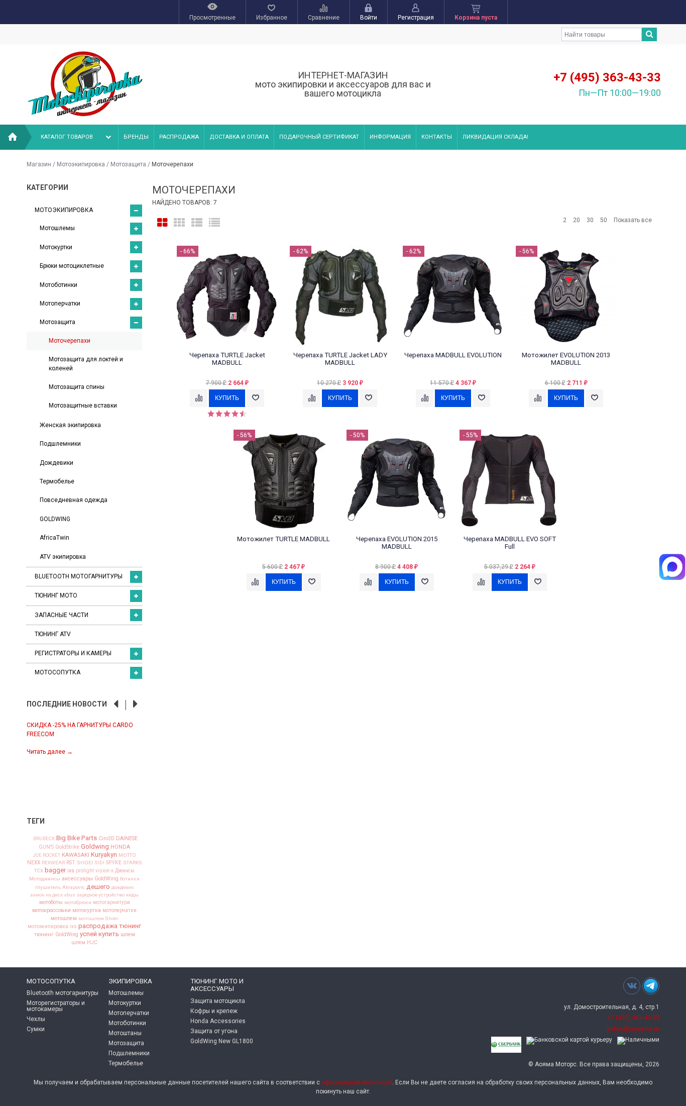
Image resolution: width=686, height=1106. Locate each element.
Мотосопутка (57, 672)
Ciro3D (106, 839)
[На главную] (12, 137)
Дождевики (56, 462)
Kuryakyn (104, 854)
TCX (38, 870)
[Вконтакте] (632, 985)
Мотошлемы (57, 228)
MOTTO (127, 855)
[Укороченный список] (214, 223)
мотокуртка (86, 911)
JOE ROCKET (46, 855)
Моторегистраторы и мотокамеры (56, 1006)
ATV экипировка (63, 556)
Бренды (136, 137)
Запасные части (61, 615)
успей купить (99, 934)
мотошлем (64, 919)
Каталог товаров (67, 137)
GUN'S (46, 847)
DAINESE (127, 839)
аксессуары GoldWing (90, 879)
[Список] (196, 223)
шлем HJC (84, 942)
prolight (85, 870)
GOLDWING (55, 519)
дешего (98, 886)
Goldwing (95, 846)
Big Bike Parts (76, 838)
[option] (84, 738)
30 (590, 220)
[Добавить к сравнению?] (198, 398)
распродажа (98, 926)
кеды (132, 894)
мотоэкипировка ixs (52, 926)
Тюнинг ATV (53, 634)
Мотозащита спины (76, 386)
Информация (390, 137)
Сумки (36, 1029)
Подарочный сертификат (319, 137)
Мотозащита (128, 164)
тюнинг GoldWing (56, 935)
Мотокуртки (56, 247)
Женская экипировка (70, 425)
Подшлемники (60, 443)
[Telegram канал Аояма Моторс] (651, 988)
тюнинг (130, 926)
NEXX (33, 862)
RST (70, 862)
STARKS (132, 862)
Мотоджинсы (44, 878)
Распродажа (179, 137)
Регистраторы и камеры (73, 653)
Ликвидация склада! (495, 137)
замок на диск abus (52, 894)
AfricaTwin (54, 537)
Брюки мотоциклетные (72, 265)
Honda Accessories (218, 1021)
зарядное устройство (101, 894)
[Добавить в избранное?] (255, 398)
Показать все (633, 220)
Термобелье (57, 481)
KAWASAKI (75, 855)
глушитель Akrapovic (60, 887)
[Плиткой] (162, 223)
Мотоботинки (58, 284)
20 (576, 220)
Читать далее (50, 751)
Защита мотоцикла (217, 1000)
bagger (55, 870)
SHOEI (85, 862)
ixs (70, 871)
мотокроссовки (51, 911)
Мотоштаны (125, 1033)
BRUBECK (44, 838)
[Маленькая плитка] (179, 223)
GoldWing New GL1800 (221, 1041)
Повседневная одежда (73, 500)
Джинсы (125, 870)
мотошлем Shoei (98, 918)
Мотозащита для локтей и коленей (86, 363)
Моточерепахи (69, 340)
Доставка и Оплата (239, 137)
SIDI (99, 862)
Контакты (436, 137)
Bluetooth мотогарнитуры (79, 576)
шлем (128, 935)
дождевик (122, 887)
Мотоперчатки (60, 303)
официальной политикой (356, 1082)
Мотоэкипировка (81, 164)
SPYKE (114, 862)
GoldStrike (67, 847)
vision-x (104, 870)
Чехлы (36, 1019)
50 (603, 220)
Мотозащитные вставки (83, 405)
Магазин (39, 164)
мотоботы (51, 903)
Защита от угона (214, 1031)
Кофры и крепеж (214, 1011)
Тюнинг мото (56, 595)
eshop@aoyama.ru (633, 1028)
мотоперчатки (119, 910)
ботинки (130, 878)
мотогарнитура (111, 902)
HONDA (120, 847)
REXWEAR (53, 862)
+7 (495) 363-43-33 (607, 77)
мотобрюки (77, 902)
